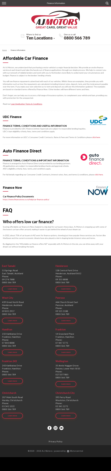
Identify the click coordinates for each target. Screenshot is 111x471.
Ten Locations (39, 38)
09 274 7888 (8, 279)
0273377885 (62, 374)
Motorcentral (76, 451)
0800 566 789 (77, 38)
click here (96, 137)
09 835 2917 (8, 311)
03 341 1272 (62, 406)
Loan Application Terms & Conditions (26, 104)
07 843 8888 (8, 343)
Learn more (12, 289)
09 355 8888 (62, 279)
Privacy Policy (56, 441)
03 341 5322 (8, 406)
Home (4, 50)
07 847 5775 (62, 343)
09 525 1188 (62, 311)
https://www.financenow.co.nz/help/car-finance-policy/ (26, 199)
